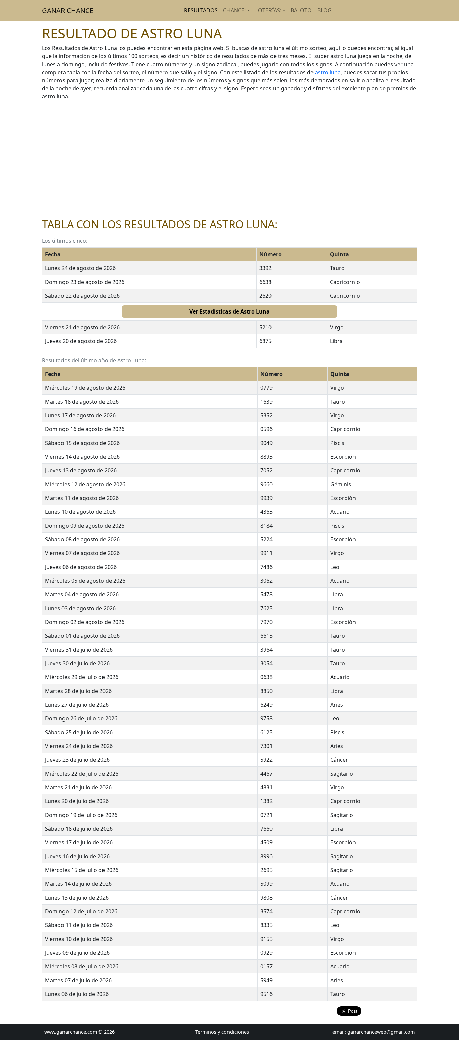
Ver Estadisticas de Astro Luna (229, 311)
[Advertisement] (229, 159)
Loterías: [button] (268, 10)
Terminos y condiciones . (223, 1032)
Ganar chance (67, 10)
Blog (324, 10)
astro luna (328, 72)
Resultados (201, 10)
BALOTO (301, 10)
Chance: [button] (234, 10)
